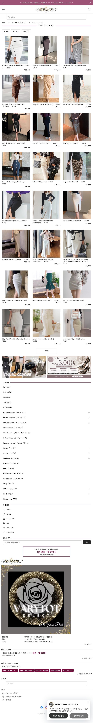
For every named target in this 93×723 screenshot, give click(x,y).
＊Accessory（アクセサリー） (13, 479)
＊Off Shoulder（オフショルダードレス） (17, 433)
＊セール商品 (7, 392)
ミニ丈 (6, 31)
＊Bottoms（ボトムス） (11, 458)
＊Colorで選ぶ (8, 494)
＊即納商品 (6, 397)
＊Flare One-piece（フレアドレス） (15, 417)
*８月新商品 (7, 402)
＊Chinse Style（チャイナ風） (13, 428)
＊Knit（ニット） (9, 468)
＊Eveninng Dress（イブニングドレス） (16, 443)
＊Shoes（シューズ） (10, 489)
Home (4, 22)
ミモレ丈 (16, 31)
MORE (47, 351)
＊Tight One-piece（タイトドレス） (15, 412)
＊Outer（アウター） (10, 448)
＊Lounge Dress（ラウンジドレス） (15, 423)
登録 (86, 542)
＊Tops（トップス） (10, 453)
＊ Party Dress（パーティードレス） (15, 438)
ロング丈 (26, 31)
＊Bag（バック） (9, 484)
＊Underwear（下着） (10, 499)
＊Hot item (6, 387)
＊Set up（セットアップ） (12, 463)
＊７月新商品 (7, 407)
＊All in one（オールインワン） (13, 473)
